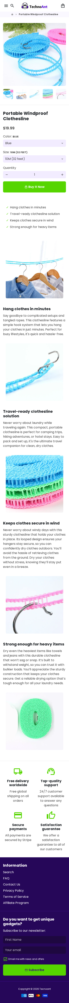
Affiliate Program (16, 903)
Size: (15, 152)
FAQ (6, 878)
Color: (11, 136)
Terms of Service (16, 896)
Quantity (9, 168)
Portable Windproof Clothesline (38, 14)
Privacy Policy (13, 890)
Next (62, 54)
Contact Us (11, 884)
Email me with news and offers (26, 959)
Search (8, 872)
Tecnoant (45, 989)
